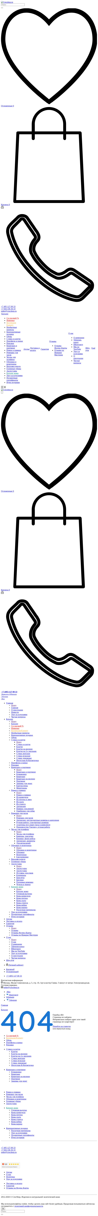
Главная (14, 708)
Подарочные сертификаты (22, 1135)
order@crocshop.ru (9, 311)
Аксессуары (21, 868)
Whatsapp (10, 997)
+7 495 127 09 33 (8, 306)
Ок (3, 1209)
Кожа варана (16, 1124)
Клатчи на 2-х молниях (21, 1056)
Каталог (14, 724)
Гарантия (10, 1186)
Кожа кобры (16, 1122)
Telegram (13, 1000)
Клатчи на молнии (19, 1054)
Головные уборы (13, 1101)
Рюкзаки (10, 1045)
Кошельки (15, 1074)
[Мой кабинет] (2, 208)
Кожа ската (16, 1117)
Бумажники (16, 1072)
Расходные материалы (20, 1130)
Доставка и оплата (14, 1183)
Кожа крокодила (18, 1112)
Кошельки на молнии (20, 1076)
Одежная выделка (19, 1110)
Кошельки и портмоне (26, 772)
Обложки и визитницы (26, 850)
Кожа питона (17, 1115)
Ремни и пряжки (23, 795)
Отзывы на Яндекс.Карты (17, 1188)
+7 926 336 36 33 (8, 309)
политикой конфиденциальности (28, 1206)
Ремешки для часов (24, 818)
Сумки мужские (18, 1061)
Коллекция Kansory (14, 1038)
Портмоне (15, 1079)
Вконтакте (13, 995)
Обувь (8, 1040)
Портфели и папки (14, 1042)
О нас (13, 942)
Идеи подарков (17, 1137)
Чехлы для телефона (25, 834)
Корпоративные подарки (17, 1128)
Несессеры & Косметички (22, 1065)
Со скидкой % (12, 1036)
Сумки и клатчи (23, 744)
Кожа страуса (17, 1119)
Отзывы (14, 930)
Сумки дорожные (19, 1063)
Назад (13, 705)
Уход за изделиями (19, 1133)
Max (8, 992)
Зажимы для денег (19, 1081)
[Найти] (2, 7)
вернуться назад (63, 1029)
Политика (10, 1177)
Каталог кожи (22, 891)
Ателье (9, 1172)
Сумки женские (18, 1058)
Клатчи (14, 1051)
